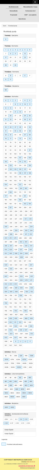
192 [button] (20, 203)
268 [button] (11, 234)
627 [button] (31, 265)
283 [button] (25, 238)
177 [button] (6, 196)
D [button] (20, 75)
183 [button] (6, 200)
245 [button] (6, 226)
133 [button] (6, 173)
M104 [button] (18, 393)
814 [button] (31, 314)
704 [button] (6, 295)
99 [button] (11, 154)
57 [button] (25, 131)
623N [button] (18, 359)
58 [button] (30, 131)
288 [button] (11, 242)
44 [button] (30, 123)
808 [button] (21, 314)
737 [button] (20, 303)
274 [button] (10, 238)
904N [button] (13, 367)
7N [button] (11, 355)
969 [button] (26, 334)
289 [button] (16, 242)
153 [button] (30, 180)
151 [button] (20, 180)
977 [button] (15, 337)
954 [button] (11, 334)
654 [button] (16, 276)
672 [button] (6, 284)
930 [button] (31, 326)
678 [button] (25, 284)
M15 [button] (25, 381)
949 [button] (31, 330)
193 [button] (25, 203)
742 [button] (6, 307)
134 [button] (11, 173)
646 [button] (31, 272)
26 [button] (6, 61)
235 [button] (11, 223)
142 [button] (11, 177)
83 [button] (30, 142)
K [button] (15, 341)
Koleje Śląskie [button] (9, 433)
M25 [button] (11, 389)
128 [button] (11, 169)
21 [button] (15, 57)
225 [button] (11, 219)
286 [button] (30, 238)
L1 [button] (20, 341)
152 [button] (25, 180)
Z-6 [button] (21, 419)
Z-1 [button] (11, 419)
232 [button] (30, 219)
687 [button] (6, 288)
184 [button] (10, 200)
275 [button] (15, 238)
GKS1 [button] (6, 407)
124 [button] (20, 165)
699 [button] (21, 291)
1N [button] (6, 355)
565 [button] (10, 253)
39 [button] (6, 123)
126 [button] (30, 165)
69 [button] (30, 135)
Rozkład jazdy (12, 26)
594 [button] (21, 253)
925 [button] (21, 326)
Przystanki (13, 15)
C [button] (15, 75)
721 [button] (20, 299)
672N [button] (30, 359)
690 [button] (21, 288)
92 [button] (10, 150)
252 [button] (26, 226)
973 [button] (6, 337)
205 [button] (21, 211)
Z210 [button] (6, 419)
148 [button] (6, 180)
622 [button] (11, 265)
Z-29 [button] (6, 423)
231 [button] (25, 219)
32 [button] (10, 119)
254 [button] (31, 226)
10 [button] (25, 104)
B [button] (10, 75)
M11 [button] (6, 381)
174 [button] (25, 192)
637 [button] (26, 269)
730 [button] (6, 303)
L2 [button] (25, 341)
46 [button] (15, 65)
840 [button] (21, 318)
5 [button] (24, 50)
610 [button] (31, 257)
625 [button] (26, 265)
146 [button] (25, 177)
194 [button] (30, 203)
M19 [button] (16, 385)
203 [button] (11, 211)
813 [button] (26, 314)
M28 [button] (16, 389)
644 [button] (21, 272)
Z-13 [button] (26, 419)
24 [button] (30, 57)
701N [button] (12, 363)
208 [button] (6, 215)
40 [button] (11, 123)
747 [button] (30, 307)
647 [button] (6, 276)
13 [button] (20, 53)
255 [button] (6, 230)
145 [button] (20, 177)
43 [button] (25, 123)
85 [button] (6, 146)
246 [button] (11, 226)
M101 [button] (28, 389)
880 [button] (26, 318)
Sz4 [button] (20, 345)
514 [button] (31, 246)
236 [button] (16, 223)
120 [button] (11, 165)
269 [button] (16, 234)
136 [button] (20, 173)
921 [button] (6, 326)
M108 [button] (12, 397)
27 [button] (10, 61)
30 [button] (20, 61)
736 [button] (15, 303)
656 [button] (26, 276)
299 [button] (16, 246)
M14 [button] (20, 381)
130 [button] (20, 169)
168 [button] (10, 192)
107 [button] (20, 158)
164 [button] (21, 188)
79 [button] (15, 142)
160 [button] (6, 188)
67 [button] (25, 135)
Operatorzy (22, 19)
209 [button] (11, 215)
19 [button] (5, 112)
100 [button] (15, 154)
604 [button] (11, 257)
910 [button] (10, 322)
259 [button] (16, 230)
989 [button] (25, 337)
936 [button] (21, 330)
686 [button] (30, 284)
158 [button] (25, 184)
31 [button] (5, 119)
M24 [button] (6, 389)
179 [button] (15, 196)
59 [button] (6, 135)
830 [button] (10, 318)
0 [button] (5, 100)
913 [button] (20, 322)
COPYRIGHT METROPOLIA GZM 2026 (18, 460)
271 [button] (26, 234)
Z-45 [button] (17, 423)
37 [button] (29, 119)
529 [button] (15, 249)
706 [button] (11, 295)
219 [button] (16, 215)
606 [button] (16, 257)
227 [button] (16, 219)
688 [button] (11, 288)
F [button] (29, 75)
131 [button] (25, 169)
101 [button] (20, 154)
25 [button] (6, 115)
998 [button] (6, 341)
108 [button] (25, 158)
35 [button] (20, 119)
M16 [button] (31, 381)
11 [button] (15, 53)
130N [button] (31, 355)
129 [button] (15, 169)
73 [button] (20, 138)
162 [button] (16, 188)
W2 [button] (6, 90)
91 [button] (5, 150)
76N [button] (26, 355)
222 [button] (26, 215)
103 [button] (30, 154)
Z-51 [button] (22, 423)
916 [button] (25, 322)
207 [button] (31, 211)
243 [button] (30, 223)
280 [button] (20, 238)
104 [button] (6, 158)
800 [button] (6, 314)
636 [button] (21, 269)
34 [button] (25, 61)
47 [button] (15, 127)
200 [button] (25, 207)
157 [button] (20, 184)
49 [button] (25, 127)
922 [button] (10, 326)
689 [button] (16, 288)
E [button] (24, 75)
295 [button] (31, 242)
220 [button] (21, 215)
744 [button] (15, 307)
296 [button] (6, 246)
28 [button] (15, 61)
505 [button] (26, 246)
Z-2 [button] (16, 419)
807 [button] (16, 314)
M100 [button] (22, 389)
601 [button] (31, 253)
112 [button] (15, 161)
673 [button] (11, 284)
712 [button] (31, 295)
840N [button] (24, 363)
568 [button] (16, 253)
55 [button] (15, 131)
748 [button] (6, 311)
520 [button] (10, 249)
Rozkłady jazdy (13, 7)
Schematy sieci (30, 11)
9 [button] (10, 53)
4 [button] (20, 50)
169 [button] (15, 192)
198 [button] (15, 207)
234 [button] (6, 223)
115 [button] (25, 161)
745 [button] (20, 307)
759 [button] (15, 311)
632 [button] (11, 269)
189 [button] (6, 203)
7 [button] (5, 53)
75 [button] (30, 138)
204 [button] (16, 211)
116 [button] (30, 161)
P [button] (30, 341)
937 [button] (26, 330)
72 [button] (15, 138)
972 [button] (31, 334)
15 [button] (25, 53)
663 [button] (11, 280)
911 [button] (15, 322)
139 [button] (6, 177)
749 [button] (11, 311)
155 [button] (10, 184)
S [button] (5, 39)
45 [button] (6, 127)
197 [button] (11, 207)
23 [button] (25, 57)
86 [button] (11, 146)
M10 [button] (30, 377)
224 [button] (6, 219)
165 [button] (26, 188)
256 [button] (11, 230)
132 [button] (30, 169)
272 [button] (31, 234)
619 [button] (30, 261)
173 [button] (20, 192)
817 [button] (6, 318)
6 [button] (29, 50)
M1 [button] (10, 377)
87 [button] (15, 146)
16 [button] (29, 53)
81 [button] (25, 142)
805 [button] (11, 314)
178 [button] (11, 196)
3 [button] (15, 50)
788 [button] (30, 311)
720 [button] (15, 299)
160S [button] (11, 188)
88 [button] (20, 146)
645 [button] (26, 272)
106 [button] (15, 158)
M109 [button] (18, 397)
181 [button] (25, 196)
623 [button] (16, 265)
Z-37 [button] (11, 423)
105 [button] (10, 158)
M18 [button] (11, 385)
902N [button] (31, 363)
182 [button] (30, 196)
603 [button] (6, 257)
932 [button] (10, 330)
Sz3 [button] (15, 345)
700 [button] (26, 291)
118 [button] (6, 165)
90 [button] (30, 146)
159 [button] (30, 184)
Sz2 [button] (10, 345)
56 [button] (20, 131)
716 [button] (6, 299)
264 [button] (31, 230)
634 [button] (16, 269)
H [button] (10, 79)
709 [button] (25, 295)
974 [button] (11, 337)
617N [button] (12, 359)
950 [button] (6, 334)
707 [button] (16, 295)
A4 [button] (11, 341)
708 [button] (20, 295)
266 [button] (6, 234)
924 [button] (15, 326)
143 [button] (15, 177)
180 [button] (20, 196)
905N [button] (19, 367)
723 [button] (30, 299)
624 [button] (21, 265)
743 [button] (10, 307)
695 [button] (11, 291)
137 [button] (25, 173)
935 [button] (15, 330)
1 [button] (10, 100)
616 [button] (20, 261)
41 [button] (10, 65)
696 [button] (16, 291)
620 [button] (6, 265)
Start (4, 26)
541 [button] (31, 249)
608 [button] (21, 257)
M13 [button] (15, 381)
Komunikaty (14, 11)
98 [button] (6, 154)
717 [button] (11, 299)
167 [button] (6, 192)
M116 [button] (24, 397)
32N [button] (21, 355)
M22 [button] (26, 385)
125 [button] (25, 165)
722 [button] (25, 299)
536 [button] (25, 249)
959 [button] (16, 334)
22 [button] (20, 57)
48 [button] (20, 127)
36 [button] (30, 61)
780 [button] (25, 311)
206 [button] (26, 211)
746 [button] (25, 307)
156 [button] (15, 184)
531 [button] (21, 249)
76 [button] (6, 142)
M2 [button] (15, 377)
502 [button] (21, 246)
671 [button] (31, 280)
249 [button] (16, 226)
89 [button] (25, 146)
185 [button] (15, 200)
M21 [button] (21, 385)
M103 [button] (12, 393)
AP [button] (6, 377)
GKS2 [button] (12, 407)
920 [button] (30, 322)
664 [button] (16, 280)
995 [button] (31, 337)
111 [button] (10, 161)
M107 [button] (6, 397)
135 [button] (15, 173)
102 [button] (25, 154)
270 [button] (21, 234)
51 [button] (5, 131)
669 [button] (21, 280)
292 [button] (21, 242)
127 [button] (6, 169)
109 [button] (30, 158)
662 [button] (6, 280)
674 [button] (15, 284)
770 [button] (20, 311)
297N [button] (6, 359)
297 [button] (11, 246)
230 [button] (20, 219)
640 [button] (11, 272)
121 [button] (15, 165)
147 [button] (30, 177)
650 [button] (11, 276)
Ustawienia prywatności (26, 466)
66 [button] (20, 135)
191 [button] (15, 203)
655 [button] (21, 276)
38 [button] (6, 65)
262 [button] (26, 230)
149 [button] (10, 180)
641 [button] (16, 272)
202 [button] (6, 211)
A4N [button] (30, 367)
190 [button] (10, 203)
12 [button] (5, 108)
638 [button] (31, 269)
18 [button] (29, 108)
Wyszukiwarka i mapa (30, 7)
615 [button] (15, 261)
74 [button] (25, 138)
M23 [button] (31, 385)
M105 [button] (24, 393)
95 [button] (20, 150)
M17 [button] (6, 385)
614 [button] (10, 261)
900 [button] (31, 318)
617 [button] (25, 261)
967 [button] (21, 334)
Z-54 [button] (28, 423)
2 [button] (10, 50)
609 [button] (26, 257)
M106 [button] (30, 393)
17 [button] (5, 57)
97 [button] (30, 150)
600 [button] (26, 253)
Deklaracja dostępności (27, 468)
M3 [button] (20, 377)
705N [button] (18, 363)
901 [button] (6, 322)
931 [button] (6, 330)
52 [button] (10, 131)
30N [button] (15, 355)
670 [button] (26, 280)
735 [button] (11, 303)
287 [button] (6, 242)
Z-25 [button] (31, 419)
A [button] (5, 75)
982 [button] (20, 337)
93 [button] (15, 150)
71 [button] (10, 138)
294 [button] (26, 242)
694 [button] (6, 291)
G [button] (5, 79)
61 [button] (10, 135)
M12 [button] (10, 381)
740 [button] (30, 303)
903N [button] (6, 367)
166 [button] (31, 188)
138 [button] (30, 173)
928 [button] (26, 326)
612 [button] (6, 261)
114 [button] (20, 161)
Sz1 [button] (6, 345)
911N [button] (24, 367)
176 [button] (30, 192)
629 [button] (6, 269)
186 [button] (20, 200)
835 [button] (15, 318)
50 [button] (30, 127)
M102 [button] (6, 393)
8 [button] (15, 104)
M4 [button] (25, 377)
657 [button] (31, 276)
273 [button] (6, 238)
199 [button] (20, 207)
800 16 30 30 (31, 462)
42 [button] (20, 123)
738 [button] (25, 303)
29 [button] (25, 115)
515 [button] (6, 249)
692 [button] (26, 288)
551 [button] (6, 253)
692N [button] (6, 363)
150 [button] (15, 180)
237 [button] (21, 223)
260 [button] (21, 230)
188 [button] (30, 200)
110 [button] (6, 161)
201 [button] (30, 207)
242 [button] (25, 223)
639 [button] (6, 272)
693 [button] (31, 288)
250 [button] (21, 226)
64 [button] (15, 135)
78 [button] (10, 142)
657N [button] (24, 359)
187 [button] (25, 200)
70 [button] (6, 138)
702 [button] (31, 291)
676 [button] (20, 284)
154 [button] (6, 184)
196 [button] (6, 207)
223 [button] (31, 215)
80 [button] (20, 142)
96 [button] (25, 150)
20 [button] (10, 57)
